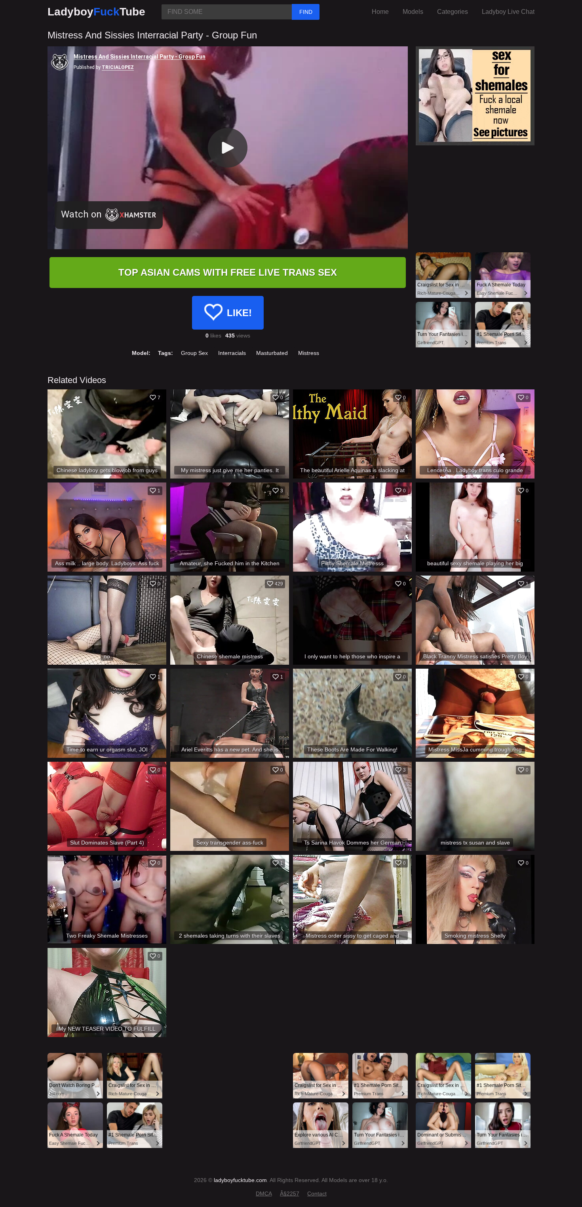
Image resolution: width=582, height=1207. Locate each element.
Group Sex (194, 353)
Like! (239, 312)
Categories (452, 11)
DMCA (264, 1193)
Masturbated (272, 353)
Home (380, 11)
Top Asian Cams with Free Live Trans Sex (227, 272)
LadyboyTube (96, 12)
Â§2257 (289, 1193)
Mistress (308, 353)
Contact (317, 1193)
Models (413, 11)
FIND (305, 12)
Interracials (232, 353)
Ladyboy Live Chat (508, 11)
